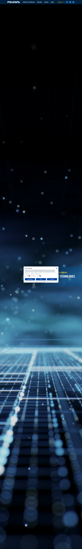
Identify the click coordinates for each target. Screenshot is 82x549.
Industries (39, 2)
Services (46, 2)
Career (52, 2)
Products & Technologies (29, 2)
